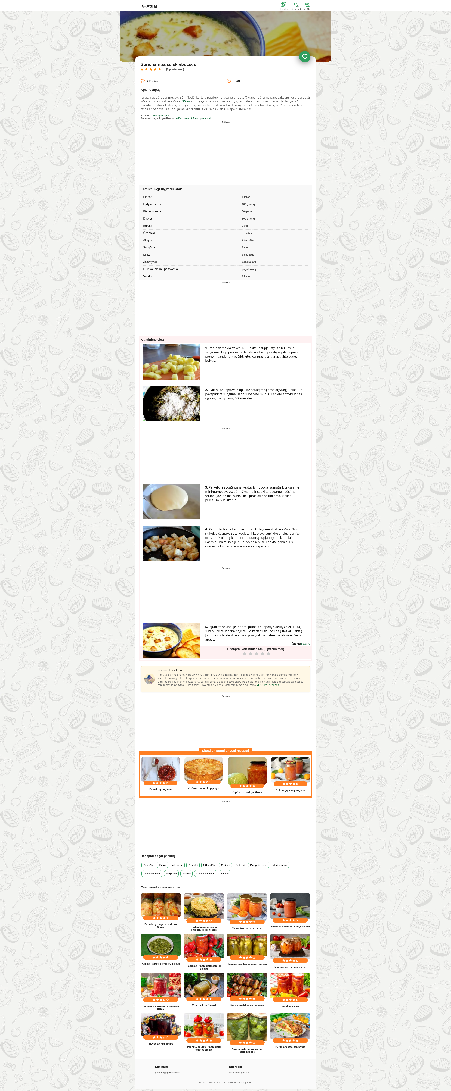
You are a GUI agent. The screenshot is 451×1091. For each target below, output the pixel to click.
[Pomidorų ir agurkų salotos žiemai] (161, 905)
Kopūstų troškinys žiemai (247, 792)
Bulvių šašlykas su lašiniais (247, 1005)
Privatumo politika (239, 1072)
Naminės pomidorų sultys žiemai (290, 926)
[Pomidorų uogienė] (160, 769)
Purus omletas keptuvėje (290, 1046)
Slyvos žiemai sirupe (161, 1043)
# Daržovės (182, 118)
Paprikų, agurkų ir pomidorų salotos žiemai (204, 1048)
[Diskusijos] (285, 5)
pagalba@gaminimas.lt (168, 1072)
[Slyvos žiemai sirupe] (161, 1024)
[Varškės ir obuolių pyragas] (203, 769)
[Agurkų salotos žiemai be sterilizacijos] (247, 1027)
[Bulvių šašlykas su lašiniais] (247, 985)
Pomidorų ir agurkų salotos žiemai (160, 926)
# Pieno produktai (201, 118)
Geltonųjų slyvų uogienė (290, 790)
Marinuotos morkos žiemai (290, 966)
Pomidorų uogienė (160, 789)
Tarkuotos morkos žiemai (247, 928)
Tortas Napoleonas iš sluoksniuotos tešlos (204, 928)
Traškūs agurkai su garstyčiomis (247, 963)
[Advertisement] (183, 149)
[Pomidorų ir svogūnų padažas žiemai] (161, 985)
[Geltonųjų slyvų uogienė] (290, 769)
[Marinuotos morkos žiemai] (290, 946)
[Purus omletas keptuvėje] (290, 1026)
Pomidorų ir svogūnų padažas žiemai (161, 1007)
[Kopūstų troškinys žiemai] (247, 771)
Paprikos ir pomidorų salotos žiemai (204, 967)
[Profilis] (307, 5)
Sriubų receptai (161, 115)
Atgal (151, 6)
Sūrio (186, 101)
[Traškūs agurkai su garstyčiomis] (247, 945)
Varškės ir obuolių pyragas (204, 788)
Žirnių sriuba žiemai (204, 1005)
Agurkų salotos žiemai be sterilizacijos (247, 1050)
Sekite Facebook (269, 685)
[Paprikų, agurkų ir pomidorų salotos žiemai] (204, 1026)
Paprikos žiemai (290, 1006)
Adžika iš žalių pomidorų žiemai (161, 963)
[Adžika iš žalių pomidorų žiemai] (161, 945)
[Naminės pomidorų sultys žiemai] (290, 906)
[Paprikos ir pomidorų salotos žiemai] (204, 946)
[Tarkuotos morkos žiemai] (247, 907)
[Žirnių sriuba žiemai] (204, 985)
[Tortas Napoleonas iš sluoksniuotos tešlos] (204, 906)
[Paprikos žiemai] (290, 985)
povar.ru (305, 643)
